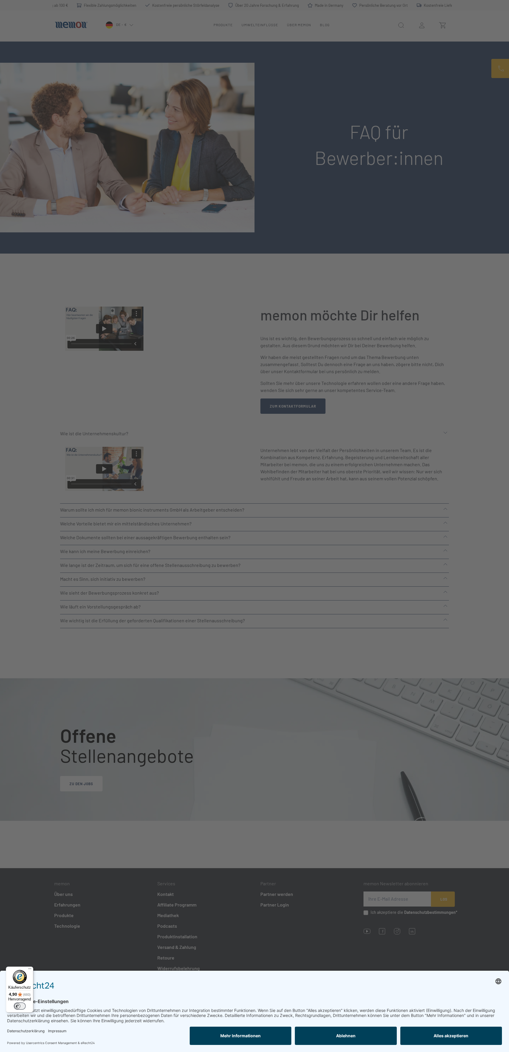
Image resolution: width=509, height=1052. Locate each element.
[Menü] (29, 970)
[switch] (20, 1006)
